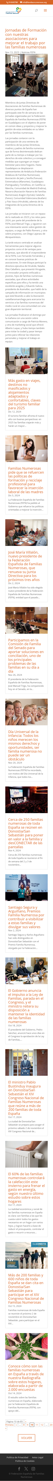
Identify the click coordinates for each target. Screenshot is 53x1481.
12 (42, 1424)
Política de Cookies (24, 1461)
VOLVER (26, 1438)
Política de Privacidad (17, 1457)
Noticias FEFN (28, 52)
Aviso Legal (37, 1457)
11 (37, 1424)
